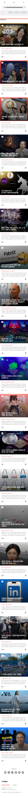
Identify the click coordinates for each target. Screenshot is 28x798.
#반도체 (3, 456)
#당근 (2, 196)
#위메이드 (11, 345)
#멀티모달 (6, 159)
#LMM (2, 159)
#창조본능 (3, 530)
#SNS (10, 604)
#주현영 (5, 567)
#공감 (14, 308)
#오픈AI (10, 159)
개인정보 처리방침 (5, 785)
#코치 (5, 493)
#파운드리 (10, 456)
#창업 (5, 122)
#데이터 (6, 48)
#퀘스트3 (8, 419)
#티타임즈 (3, 382)
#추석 (6, 456)
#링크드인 (3, 604)
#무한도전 (11, 530)
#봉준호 (6, 641)
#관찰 (2, 567)
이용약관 (15, 785)
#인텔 (8, 233)
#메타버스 (3, 419)
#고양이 (11, 308)
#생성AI (12, 382)
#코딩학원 (11, 752)
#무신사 (5, 196)
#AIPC (2, 233)
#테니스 (6, 678)
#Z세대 (7, 604)
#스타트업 (7, 85)
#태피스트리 (9, 493)
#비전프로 (12, 419)
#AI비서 (8, 271)
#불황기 (11, 85)
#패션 (2, 493)
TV (23, 2)
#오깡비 (3, 85)
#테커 (2, 752)
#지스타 (3, 345)
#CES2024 (3, 271)
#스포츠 (3, 678)
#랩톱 (6, 233)
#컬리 (9, 196)
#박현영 (10, 48)
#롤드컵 (6, 345)
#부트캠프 (6, 752)
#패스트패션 (9, 715)
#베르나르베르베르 (5, 308)
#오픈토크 (8, 382)
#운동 (10, 678)
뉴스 (14, 2)
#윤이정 (9, 567)
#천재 (7, 530)
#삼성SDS (12, 271)
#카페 (2, 122)
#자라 (2, 715)
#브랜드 (3, 48)
